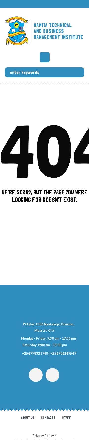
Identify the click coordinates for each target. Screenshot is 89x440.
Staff (66, 417)
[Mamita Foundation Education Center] (44, 30)
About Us (27, 417)
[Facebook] (52, 375)
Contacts (48, 417)
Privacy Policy (43, 436)
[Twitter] (36, 375)
